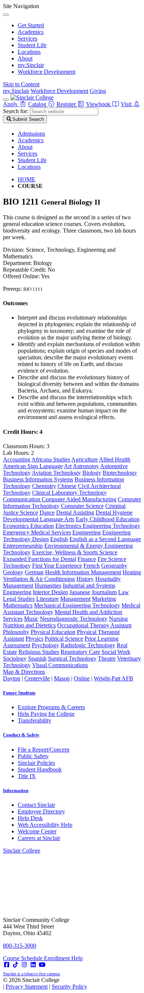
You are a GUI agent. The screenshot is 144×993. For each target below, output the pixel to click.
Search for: (15, 111)
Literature (47, 599)
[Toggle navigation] (6, 99)
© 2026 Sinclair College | (45, 983)
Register (66, 104)
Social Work (116, 652)
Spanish (37, 658)
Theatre (107, 658)
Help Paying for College (46, 714)
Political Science (64, 638)
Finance (87, 559)
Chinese (67, 486)
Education (42, 526)
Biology (91, 473)
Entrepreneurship (23, 546)
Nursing (118, 619)
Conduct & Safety (21, 735)
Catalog (38, 104)
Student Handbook (40, 769)
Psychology (45, 645)
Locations (29, 52)
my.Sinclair (31, 65)
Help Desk (30, 818)
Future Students (19, 693)
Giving (98, 91)
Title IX (27, 776)
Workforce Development (46, 72)
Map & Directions (24, 672)
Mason (62, 678)
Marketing (104, 599)
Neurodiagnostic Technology (73, 619)
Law (123, 592)
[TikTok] (15, 965)
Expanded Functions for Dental (39, 559)
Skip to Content (21, 84)
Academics (31, 32)
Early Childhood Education (108, 519)
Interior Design (50, 592)
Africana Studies (50, 459)
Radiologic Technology (88, 645)
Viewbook (99, 104)
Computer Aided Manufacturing (79, 499)
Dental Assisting (75, 512)
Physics (34, 638)
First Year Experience (57, 565)
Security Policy (69, 986)
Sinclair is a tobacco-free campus (31, 973)
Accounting (16, 459)
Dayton (11, 678)
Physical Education (53, 632)
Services (27, 38)
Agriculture (84, 459)
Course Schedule (23, 958)
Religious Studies (38, 652)
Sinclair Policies (36, 763)
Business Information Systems (38, 479)
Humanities (48, 585)
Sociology (15, 658)
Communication (22, 499)
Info (15, 790)
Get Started (31, 25)
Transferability (34, 720)
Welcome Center (37, 831)
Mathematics (17, 605)
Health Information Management (83, 572)
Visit (127, 104)
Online (82, 678)
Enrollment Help (63, 958)
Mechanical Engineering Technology (77, 605)
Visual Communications (60, 665)
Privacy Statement (27, 986)
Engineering (86, 532)
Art (68, 466)
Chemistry (44, 486)
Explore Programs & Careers (51, 707)
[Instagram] (24, 965)
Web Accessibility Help (45, 825)
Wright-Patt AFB (113, 678)
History (85, 579)
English (59, 539)
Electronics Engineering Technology (97, 526)
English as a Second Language (105, 539)
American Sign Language (33, 466)
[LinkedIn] (33, 965)
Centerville (37, 678)
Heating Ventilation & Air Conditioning (72, 575)
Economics (16, 526)
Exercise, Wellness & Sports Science (74, 552)
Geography (114, 565)
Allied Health (114, 459)
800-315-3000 (19, 946)
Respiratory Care (80, 652)
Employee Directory (41, 811)
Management (75, 599)
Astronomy (86, 466)
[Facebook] (6, 965)
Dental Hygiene (114, 512)
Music (31, 619)
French (91, 565)
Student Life (32, 45)
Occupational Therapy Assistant (94, 625)
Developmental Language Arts (38, 519)
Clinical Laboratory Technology (69, 492)
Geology (13, 572)
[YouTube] (42, 965)
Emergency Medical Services (37, 532)
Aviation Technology (56, 473)
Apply (11, 104)
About (25, 58)
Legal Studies (19, 599)
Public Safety (33, 756)
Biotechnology (120, 473)
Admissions (31, 133)
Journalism (104, 592)
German (34, 572)
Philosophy (16, 632)
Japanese (79, 592)
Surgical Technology (72, 658)
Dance (47, 512)
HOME (26, 179)
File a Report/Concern (43, 749)
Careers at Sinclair (39, 838)
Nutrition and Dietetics (29, 625)
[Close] (6, 15)
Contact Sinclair (36, 805)
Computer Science (82, 506)
